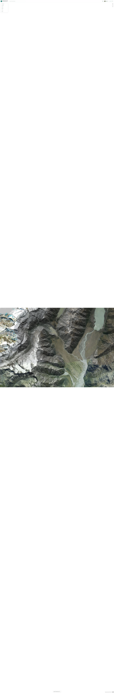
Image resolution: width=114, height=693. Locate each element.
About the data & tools (57, 691)
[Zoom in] (112, 4)
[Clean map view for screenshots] (103, 1)
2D (110, 1)
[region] (57, 346)
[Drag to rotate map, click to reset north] (112, 6)
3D (112, 1)
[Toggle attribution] (113, 692)
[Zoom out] (112, 5)
